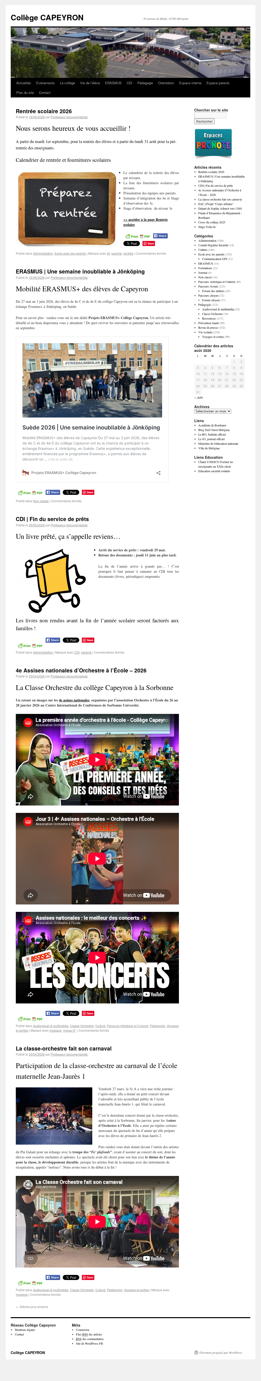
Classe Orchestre (82, 1026)
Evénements (45, 82)
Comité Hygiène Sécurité (213, 245)
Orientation (166, 82)
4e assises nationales (74, 700)
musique (55, 1030)
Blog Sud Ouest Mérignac (214, 430)
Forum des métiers (213, 291)
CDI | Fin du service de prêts (52, 519)
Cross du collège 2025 (211, 222)
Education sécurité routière (214, 471)
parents (116, 253)
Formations (205, 268)
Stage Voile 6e (207, 227)
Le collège (67, 82)
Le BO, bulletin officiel (212, 434)
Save (151, 243)
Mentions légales (25, 1330)
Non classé (41, 501)
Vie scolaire (205, 332)
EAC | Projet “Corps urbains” (216, 204)
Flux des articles (89, 1334)
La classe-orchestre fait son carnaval (64, 1048)
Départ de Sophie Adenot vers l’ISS (220, 208)
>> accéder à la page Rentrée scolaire (145, 222)
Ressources (209, 318)
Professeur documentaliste (69, 117)
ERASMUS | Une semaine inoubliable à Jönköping (80, 271)
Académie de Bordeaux (212, 425)
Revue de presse (208, 327)
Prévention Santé (208, 323)
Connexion (82, 1330)
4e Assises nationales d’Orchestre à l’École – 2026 (81, 670)
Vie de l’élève (90, 82)
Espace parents (218, 82)
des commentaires (90, 1339)
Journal (202, 272)
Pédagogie (145, 82)
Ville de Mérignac (209, 448)
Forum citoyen (211, 300)
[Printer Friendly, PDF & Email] (137, 235)
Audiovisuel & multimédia (50, 1026)
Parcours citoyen (208, 295)
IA (108, 253)
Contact (44, 92)
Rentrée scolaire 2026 (44, 111)
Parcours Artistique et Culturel (127, 1026)
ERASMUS (113, 82)
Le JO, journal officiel (211, 439)
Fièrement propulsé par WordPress (220, 1352)
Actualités (23, 82)
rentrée (128, 253)
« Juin (198, 397)
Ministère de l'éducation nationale (218, 443)
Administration (43, 253)
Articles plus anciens (32, 1306)
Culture (100, 1026)
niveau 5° (69, 1030)
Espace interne (190, 82)
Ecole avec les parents (70, 253)
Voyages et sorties (136, 1290)
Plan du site (25, 92)
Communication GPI (214, 259)
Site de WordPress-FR (89, 1343)
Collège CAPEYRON (47, 17)
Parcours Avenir (208, 286)
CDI (129, 82)
